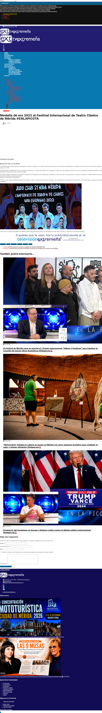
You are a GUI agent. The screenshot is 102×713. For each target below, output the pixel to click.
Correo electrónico (5, 546)
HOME (6, 52)
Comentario (3, 563)
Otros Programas (7, 692)
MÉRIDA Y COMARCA (14, 59)
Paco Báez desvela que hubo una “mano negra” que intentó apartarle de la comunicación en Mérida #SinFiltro (28, 11)
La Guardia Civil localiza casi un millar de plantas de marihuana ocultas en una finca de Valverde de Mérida (27, 8)
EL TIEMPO (7, 58)
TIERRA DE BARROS (14, 61)
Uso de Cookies (7, 707)
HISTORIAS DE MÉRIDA (15, 71)
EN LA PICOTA (8, 65)
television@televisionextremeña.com (13, 582)
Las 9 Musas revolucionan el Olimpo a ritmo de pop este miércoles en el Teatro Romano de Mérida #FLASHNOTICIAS (31, 7)
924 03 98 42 (7, 581)
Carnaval (5, 693)
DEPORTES (7, 57)
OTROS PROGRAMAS (15, 74)
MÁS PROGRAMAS (9, 67)
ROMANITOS (12, 68)
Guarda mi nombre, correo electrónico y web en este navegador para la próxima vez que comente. (27, 552)
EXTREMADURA (8, 55)
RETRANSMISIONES (14, 72)
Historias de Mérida (8, 689)
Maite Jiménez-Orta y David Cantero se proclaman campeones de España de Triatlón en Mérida (25, 10)
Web (1, 549)
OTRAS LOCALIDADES (15, 62)
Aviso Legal (6, 704)
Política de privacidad (8, 705)
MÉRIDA (6, 54)
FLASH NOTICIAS (9, 64)
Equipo (5, 695)
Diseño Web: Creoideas (6, 709)
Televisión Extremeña (8, 701)
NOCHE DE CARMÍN (14, 70)
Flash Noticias (7, 685)
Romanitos (6, 686)
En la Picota (6, 111)
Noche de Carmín (7, 687)
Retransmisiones (7, 690)
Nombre (2, 543)
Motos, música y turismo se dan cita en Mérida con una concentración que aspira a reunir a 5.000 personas (28, 5)
